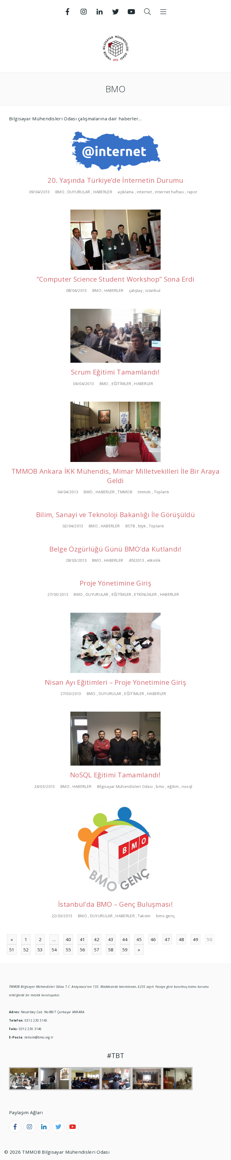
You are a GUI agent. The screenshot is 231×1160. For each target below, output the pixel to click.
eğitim (173, 786)
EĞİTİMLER (121, 383)
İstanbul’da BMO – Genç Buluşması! (115, 904)
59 (125, 950)
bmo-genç (165, 915)
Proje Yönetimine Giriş (115, 583)
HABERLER (102, 191)
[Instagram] (84, 12)
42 (97, 939)
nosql (187, 786)
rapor (192, 191)
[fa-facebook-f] (15, 1127)
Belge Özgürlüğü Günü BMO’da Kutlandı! (115, 549)
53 (40, 950)
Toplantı (161, 492)
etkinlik (154, 560)
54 (54, 950)
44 (125, 939)
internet (144, 191)
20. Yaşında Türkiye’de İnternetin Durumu (115, 180)
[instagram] (29, 1127)
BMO (59, 191)
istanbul (152, 290)
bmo (160, 786)
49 (196, 939)
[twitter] (58, 1127)
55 (68, 950)
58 (111, 950)
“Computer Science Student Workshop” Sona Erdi (116, 279)
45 (139, 939)
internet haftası (169, 191)
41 (82, 939)
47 (167, 939)
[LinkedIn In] (100, 12)
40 (68, 939)
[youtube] (73, 1127)
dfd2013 (136, 560)
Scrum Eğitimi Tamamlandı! (115, 372)
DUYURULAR (78, 191)
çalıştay (135, 290)
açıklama (126, 191)
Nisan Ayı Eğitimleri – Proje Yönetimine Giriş (115, 682)
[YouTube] (131, 12)
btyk (142, 526)
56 (82, 950)
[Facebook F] (68, 12)
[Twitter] (115, 12)
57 (97, 950)
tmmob (144, 492)
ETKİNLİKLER (145, 594)
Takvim (144, 915)
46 (153, 939)
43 (111, 939)
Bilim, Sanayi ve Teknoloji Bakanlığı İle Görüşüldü (115, 514)
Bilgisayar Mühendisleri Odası (125, 786)
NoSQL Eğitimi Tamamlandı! (115, 774)
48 (181, 939)
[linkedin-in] (44, 1127)
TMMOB (125, 492)
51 (12, 950)
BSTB (130, 526)
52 (26, 950)
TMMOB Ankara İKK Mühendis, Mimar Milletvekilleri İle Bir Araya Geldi (115, 475)
